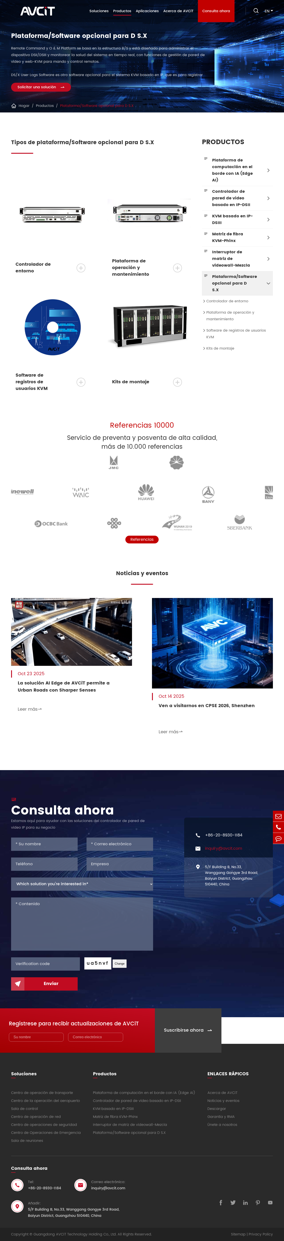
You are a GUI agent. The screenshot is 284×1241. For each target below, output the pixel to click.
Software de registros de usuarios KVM (236, 334)
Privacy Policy (261, 1234)
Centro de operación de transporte (42, 1093)
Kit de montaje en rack (137, 304)
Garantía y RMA (221, 1117)
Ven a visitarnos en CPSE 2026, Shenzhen (207, 706)
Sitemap (238, 1234)
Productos (122, 11)
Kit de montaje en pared (139, 295)
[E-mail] (278, 816)
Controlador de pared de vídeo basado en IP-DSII (231, 198)
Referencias (142, 539)
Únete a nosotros (222, 1125)
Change (119, 963)
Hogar (24, 106)
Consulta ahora (216, 11)
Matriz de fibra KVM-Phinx (227, 237)
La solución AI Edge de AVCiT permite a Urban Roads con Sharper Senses (64, 687)
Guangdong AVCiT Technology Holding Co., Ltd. (75, 1234)
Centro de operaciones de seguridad (44, 1125)
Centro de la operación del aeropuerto (45, 1101)
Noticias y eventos (142, 573)
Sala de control (24, 1109)
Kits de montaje (220, 348)
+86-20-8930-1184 (223, 835)
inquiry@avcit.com (223, 848)
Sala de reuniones (27, 1141)
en (267, 11)
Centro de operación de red (36, 1117)
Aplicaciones (147, 11)
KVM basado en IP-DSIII (232, 219)
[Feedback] (278, 838)
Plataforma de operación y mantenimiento (230, 316)
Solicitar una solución (41, 87)
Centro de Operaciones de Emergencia (46, 1133)
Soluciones (99, 11)
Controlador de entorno (227, 301)
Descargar (216, 1109)
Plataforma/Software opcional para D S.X (97, 106)
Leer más (30, 709)
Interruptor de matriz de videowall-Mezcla (231, 259)
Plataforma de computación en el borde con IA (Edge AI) (232, 170)
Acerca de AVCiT (178, 11)
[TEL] (278, 827)
